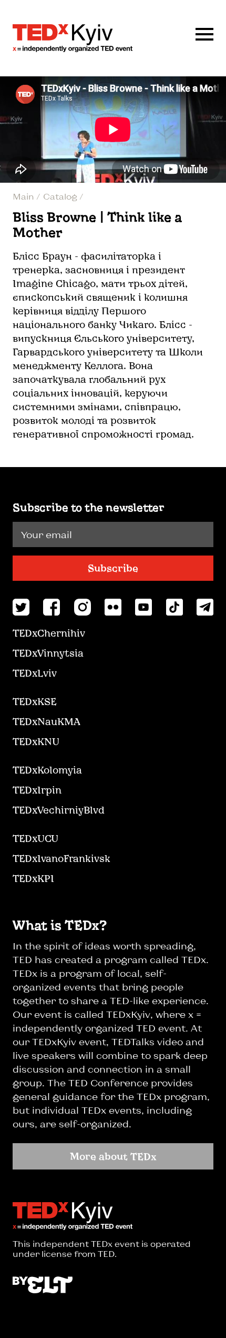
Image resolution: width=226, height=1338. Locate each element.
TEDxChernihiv (49, 633)
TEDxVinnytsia (48, 653)
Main (24, 196)
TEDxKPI (33, 878)
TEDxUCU (35, 838)
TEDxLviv (35, 673)
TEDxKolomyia (47, 770)
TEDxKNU (36, 741)
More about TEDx (113, 1156)
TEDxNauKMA (46, 721)
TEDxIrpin (37, 790)
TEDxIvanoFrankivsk (61, 858)
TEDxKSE (34, 701)
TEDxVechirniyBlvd (59, 810)
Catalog (61, 196)
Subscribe (113, 568)
